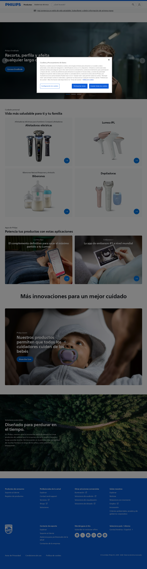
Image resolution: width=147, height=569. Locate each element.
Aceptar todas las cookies (98, 86)
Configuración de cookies (49, 86)
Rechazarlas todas (80, 86)
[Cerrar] (108, 59)
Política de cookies (88, 80)
